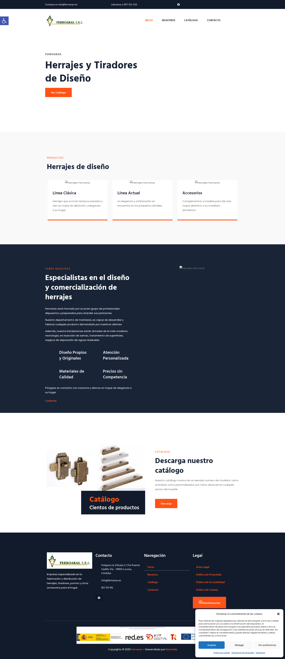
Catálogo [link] (191, 20)
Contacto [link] (214, 20)
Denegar (239, 645)
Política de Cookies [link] (207, 590)
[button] (278, 614)
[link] (4, 21)
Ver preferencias (267, 645)
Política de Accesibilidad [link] (210, 582)
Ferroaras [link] (136, 649)
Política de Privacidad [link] (208, 574)
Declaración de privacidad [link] (243, 652)
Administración (211, 603)
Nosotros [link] (168, 20)
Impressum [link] (260, 652)
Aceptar (211, 645)
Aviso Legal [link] (202, 567)
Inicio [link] (149, 20)
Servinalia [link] (171, 649)
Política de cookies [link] (222, 652)
